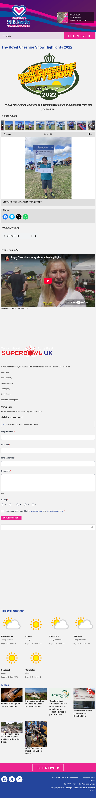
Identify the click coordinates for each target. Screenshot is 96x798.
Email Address (8, 458)
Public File (56, 777)
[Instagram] (19, 779)
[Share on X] (19, 217)
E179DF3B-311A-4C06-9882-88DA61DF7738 (81, 125)
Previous (6, 134)
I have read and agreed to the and (35, 511)
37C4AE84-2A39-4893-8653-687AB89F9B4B (9, 125)
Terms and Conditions (70, 777)
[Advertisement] (20, 568)
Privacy (92, 780)
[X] (12, 779)
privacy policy (37, 511)
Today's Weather (12, 611)
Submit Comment (11, 518)
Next (89, 134)
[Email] (85, 20)
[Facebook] (4, 779)
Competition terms (87, 777)
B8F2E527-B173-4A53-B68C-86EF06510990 (19, 125)
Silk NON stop (75, 17)
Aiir (93, 790)
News (5, 685)
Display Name (8, 431)
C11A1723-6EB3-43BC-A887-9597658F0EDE (71, 125)
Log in (5, 424)
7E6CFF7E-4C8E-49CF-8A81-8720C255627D (40, 125)
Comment (6, 471)
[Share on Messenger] (12, 217)
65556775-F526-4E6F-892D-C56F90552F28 (60, 125)
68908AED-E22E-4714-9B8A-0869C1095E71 (50, 125)
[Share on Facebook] (5, 217)
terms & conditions (55, 511)
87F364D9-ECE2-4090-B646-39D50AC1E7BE (29, 125)
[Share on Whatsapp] (25, 217)
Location (5, 445)
